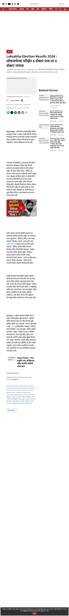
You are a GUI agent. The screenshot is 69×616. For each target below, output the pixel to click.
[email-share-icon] (22, 113)
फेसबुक (20, 399)
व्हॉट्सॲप (17, 401)
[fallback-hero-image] (44, 97)
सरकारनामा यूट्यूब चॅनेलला (13, 403)
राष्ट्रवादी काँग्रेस (11, 244)
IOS (33, 395)
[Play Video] (21, 208)
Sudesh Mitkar (15, 100)
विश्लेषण (44, 9)
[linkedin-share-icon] (19, 113)
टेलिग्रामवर (9, 401)
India (28, 388)
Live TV (61, 4)
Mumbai (9, 390)
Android (26, 395)
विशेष (50, 9)
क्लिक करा (16, 380)
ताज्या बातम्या (13, 9)
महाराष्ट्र (21, 9)
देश (27, 9)
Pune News (11, 410)
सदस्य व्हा (16, 373)
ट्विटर (24, 399)
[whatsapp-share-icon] (8, 113)
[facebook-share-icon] (15, 113)
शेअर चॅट (33, 399)
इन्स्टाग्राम (28, 399)
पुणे (38, 9)
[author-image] (7, 100)
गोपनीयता (25, 611)
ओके (34, 613)
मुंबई (32, 9)
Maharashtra (23, 388)
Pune (32, 388)
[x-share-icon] (11, 113)
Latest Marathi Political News (19, 386)
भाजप (13, 326)
